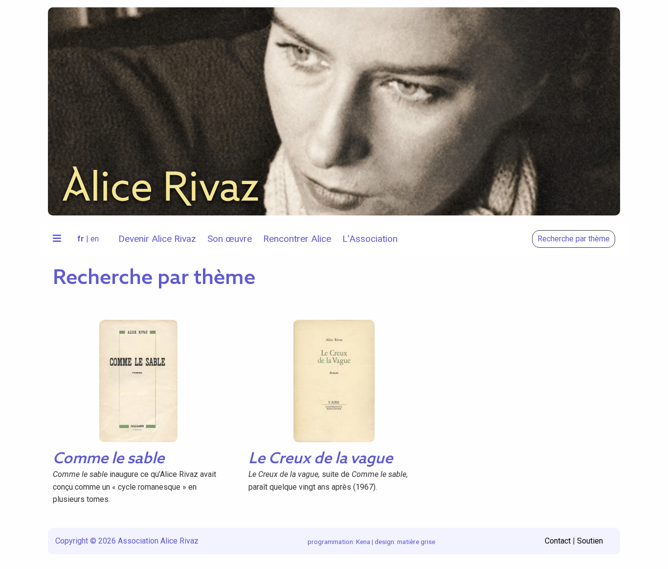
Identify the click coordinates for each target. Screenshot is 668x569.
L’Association (370, 238)
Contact (558, 540)
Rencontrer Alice (297, 238)
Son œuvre (229, 238)
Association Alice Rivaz (158, 540)
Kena (363, 541)
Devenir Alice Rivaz (157, 238)
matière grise (416, 541)
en (94, 238)
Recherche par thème (573, 238)
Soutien (590, 540)
